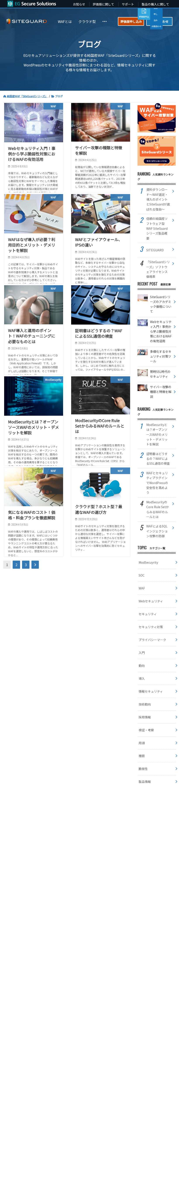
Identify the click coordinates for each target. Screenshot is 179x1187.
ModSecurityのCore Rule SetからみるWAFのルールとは (157, 509)
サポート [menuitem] (128, 4)
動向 (142, 665)
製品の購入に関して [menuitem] (155, 4)
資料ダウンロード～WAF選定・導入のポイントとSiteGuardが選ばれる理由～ (158, 199)
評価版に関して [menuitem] (103, 4)
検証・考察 (146, 730)
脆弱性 (143, 768)
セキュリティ (148, 614)
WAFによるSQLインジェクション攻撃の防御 (157, 531)
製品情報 (145, 781)
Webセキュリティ (151, 601)
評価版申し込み (131, 21)
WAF (142, 588)
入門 (142, 652)
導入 (142, 678)
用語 (142, 743)
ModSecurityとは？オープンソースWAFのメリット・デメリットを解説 (157, 434)
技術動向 (145, 704)
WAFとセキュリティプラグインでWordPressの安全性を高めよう (157, 483)
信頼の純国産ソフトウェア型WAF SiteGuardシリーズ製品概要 (157, 228)
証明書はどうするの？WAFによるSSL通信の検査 (158, 459)
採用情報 (145, 717)
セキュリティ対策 (151, 627)
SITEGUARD (155, 250)
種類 (142, 756)
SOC (142, 575)
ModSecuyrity (148, 562)
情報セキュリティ (151, 691)
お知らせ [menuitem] (79, 4)
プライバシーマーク (152, 640)
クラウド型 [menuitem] (87, 21)
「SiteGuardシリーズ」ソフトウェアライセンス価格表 (158, 269)
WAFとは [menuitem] (65, 21)
